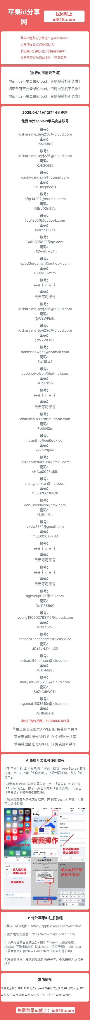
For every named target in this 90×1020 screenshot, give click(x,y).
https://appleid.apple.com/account (56, 926)
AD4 (16, 994)
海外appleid (37, 988)
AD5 (21, 994)
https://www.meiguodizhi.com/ (53, 934)
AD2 (3, 994)
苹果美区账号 (9, 988)
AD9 (45, 994)
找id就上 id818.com (64, 16)
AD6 (27, 994)
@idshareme (59, 38)
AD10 (52, 994)
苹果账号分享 (52, 988)
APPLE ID (23, 988)
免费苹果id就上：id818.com (45, 1010)
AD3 (9, 994)
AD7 (33, 994)
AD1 (82, 988)
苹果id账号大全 (70, 988)
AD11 (59, 994)
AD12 (66, 994)
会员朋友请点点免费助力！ (39, 44)
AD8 (39, 994)
